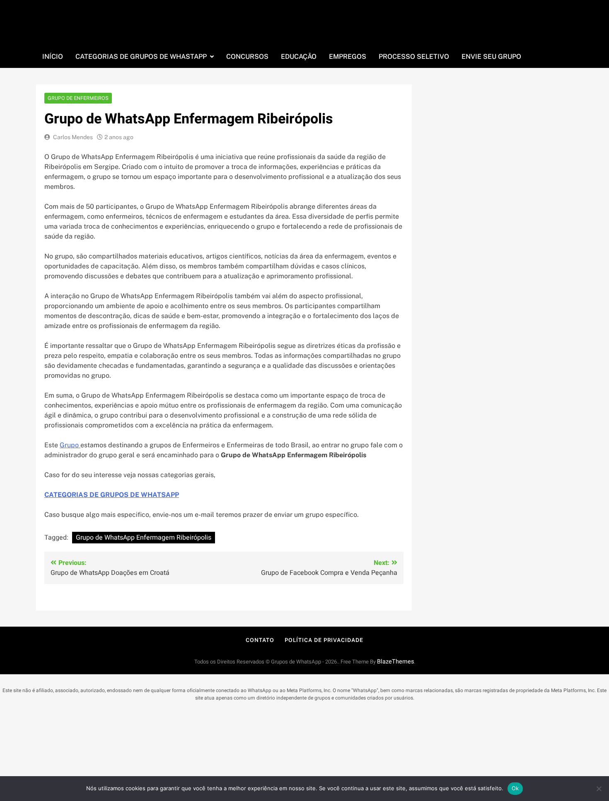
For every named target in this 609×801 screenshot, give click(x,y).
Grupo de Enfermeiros (78, 98)
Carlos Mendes (73, 137)
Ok (515, 788)
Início (52, 56)
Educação (299, 56)
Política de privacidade (324, 640)
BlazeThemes (395, 661)
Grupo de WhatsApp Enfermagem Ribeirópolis (143, 538)
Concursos (247, 56)
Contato (260, 640)
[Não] (598, 788)
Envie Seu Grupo (491, 56)
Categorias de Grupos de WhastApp (141, 56)
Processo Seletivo (414, 56)
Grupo (70, 445)
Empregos (347, 56)
